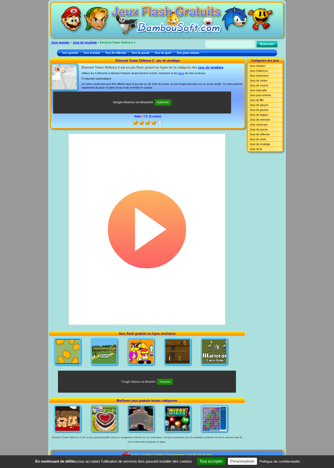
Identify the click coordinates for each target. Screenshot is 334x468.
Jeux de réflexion (115, 53)
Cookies (147, 454)
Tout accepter (211, 461)
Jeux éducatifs (258, 90)
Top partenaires (175, 454)
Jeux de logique (259, 114)
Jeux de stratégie (85, 42)
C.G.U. (136, 454)
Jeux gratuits (60, 42)
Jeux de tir (256, 149)
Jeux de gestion (259, 109)
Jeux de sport (163, 53)
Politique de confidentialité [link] (279, 461)
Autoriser (163, 102)
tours (181, 73)
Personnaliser (242, 461)
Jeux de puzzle (140, 53)
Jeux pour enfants (188, 53)
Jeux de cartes (258, 80)
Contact (159, 454)
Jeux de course (259, 85)
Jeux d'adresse (259, 70)
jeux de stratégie (210, 67)
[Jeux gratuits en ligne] (167, 20)
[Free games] (126, 454)
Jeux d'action (91, 53)
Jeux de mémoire (260, 119)
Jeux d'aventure (259, 75)
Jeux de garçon (259, 104)
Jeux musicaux (259, 124)
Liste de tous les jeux (199, 454)
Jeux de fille (257, 100)
